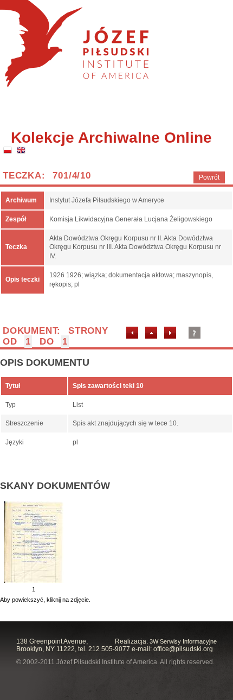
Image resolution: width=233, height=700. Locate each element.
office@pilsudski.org (183, 649)
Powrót (209, 177)
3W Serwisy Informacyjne (183, 641)
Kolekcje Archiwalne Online (111, 137)
